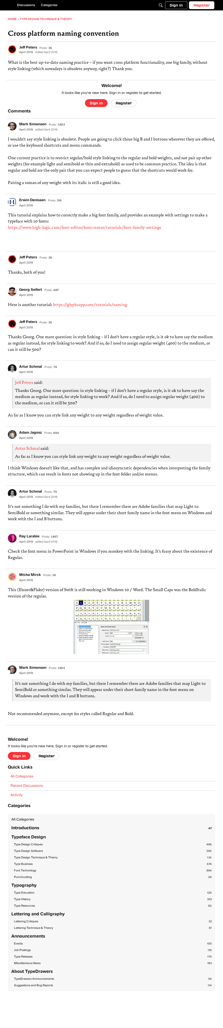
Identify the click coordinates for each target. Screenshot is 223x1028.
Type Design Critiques (113, 844)
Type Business (113, 864)
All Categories (21, 776)
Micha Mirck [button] (30, 575)
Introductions (111, 828)
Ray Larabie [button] (29, 536)
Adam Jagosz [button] (30, 433)
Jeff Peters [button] (28, 47)
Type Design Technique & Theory (113, 857)
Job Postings (113, 950)
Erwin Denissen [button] (32, 200)
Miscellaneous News (113, 963)
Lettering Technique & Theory (113, 928)
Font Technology (113, 870)
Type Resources (113, 905)
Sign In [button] (96, 102)
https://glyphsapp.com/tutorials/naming (90, 305)
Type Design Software (113, 851)
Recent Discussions (26, 786)
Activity (16, 795)
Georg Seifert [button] (30, 290)
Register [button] (124, 102)
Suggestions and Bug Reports (113, 985)
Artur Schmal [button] (30, 367)
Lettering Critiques (113, 921)
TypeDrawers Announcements (113, 979)
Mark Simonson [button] (32, 124)
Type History (113, 899)
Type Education (113, 892)
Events (113, 943)
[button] (12, 49)
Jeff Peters (24, 383)
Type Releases (113, 956)
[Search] (161, 5)
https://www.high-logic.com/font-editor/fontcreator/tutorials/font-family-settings (84, 228)
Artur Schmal (27, 449)
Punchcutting (113, 877)
